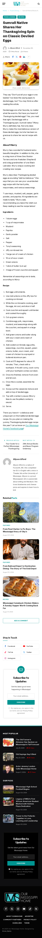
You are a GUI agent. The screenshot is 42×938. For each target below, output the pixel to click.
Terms (27, 923)
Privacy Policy (28, 711)
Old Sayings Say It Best (26, 754)
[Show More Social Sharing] (28, 57)
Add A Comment (21, 621)
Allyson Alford (15, 48)
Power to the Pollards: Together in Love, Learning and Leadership (27, 818)
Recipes (21, 17)
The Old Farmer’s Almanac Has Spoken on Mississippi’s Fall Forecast (27, 742)
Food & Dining (9, 17)
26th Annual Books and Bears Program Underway (30, 446)
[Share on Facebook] (13, 57)
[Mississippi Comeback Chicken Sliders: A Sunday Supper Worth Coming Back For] (21, 586)
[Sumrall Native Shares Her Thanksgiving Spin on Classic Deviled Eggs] (21, 74)
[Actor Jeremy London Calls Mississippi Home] (8, 769)
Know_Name (6, 931)
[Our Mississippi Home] (21, 4)
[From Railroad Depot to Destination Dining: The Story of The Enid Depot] (21, 549)
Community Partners (12, 919)
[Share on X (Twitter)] (16, 57)
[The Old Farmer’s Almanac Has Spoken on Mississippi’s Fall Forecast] (8, 742)
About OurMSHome (14, 916)
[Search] (38, 3)
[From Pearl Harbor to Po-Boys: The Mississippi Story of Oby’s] (21, 512)
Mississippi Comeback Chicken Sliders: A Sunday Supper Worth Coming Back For (21, 605)
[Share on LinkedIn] (24, 57)
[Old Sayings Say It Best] (8, 757)
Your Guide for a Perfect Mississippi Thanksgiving (11, 446)
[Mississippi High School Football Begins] (8, 789)
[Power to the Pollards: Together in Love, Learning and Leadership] (8, 818)
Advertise (29, 916)
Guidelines (17, 923)
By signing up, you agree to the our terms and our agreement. (21, 710)
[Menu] (3, 3)
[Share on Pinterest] (20, 57)
